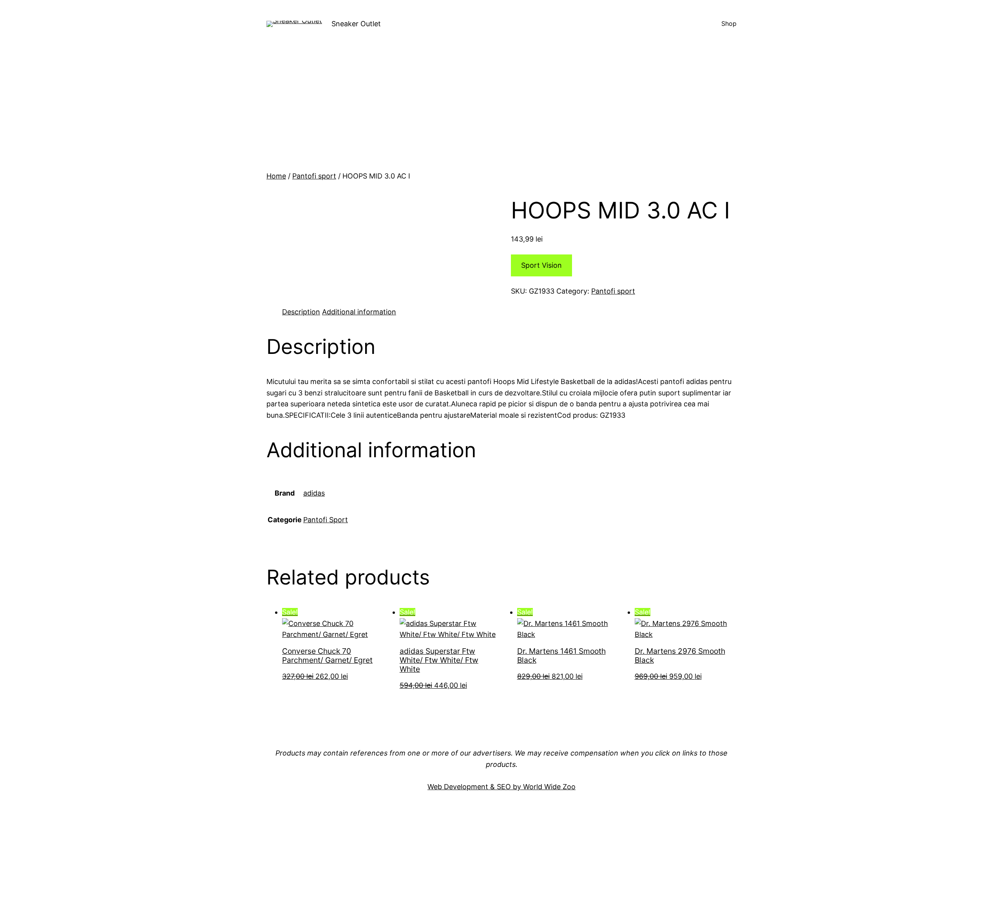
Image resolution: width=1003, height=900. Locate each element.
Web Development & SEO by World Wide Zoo (501, 787)
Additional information (359, 312)
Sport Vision (541, 265)
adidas (314, 493)
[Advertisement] (501, 112)
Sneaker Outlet (356, 24)
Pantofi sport (314, 176)
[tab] (301, 312)
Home (276, 176)
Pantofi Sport (325, 520)
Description (301, 312)
